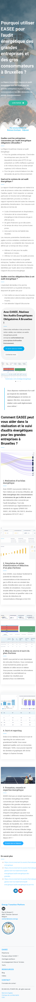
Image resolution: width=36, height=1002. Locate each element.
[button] (18, 102)
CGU (3, 997)
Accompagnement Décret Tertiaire (13, 962)
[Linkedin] (15, 891)
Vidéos (4, 976)
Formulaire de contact (9, 983)
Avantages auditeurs (8, 959)
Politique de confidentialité (10, 995)
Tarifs (4, 965)
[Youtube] (20, 891)
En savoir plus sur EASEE (14, 348)
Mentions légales (7, 993)
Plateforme (5, 953)
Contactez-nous (11, 354)
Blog (3, 973)
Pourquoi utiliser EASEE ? (10, 956)
